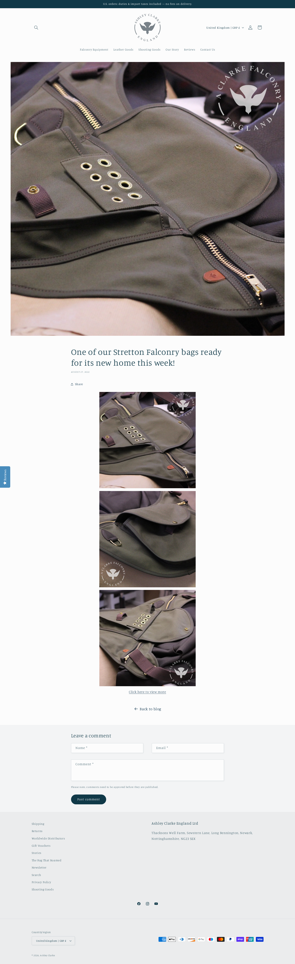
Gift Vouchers (41, 845)
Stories (36, 853)
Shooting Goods (43, 889)
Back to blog (150, 708)
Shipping (38, 823)
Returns (37, 831)
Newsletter (39, 867)
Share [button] (79, 384)
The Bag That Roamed (47, 860)
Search (36, 875)
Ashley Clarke (47, 955)
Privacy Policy (41, 882)
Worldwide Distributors (48, 838)
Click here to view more (147, 692)
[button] (36, 27)
